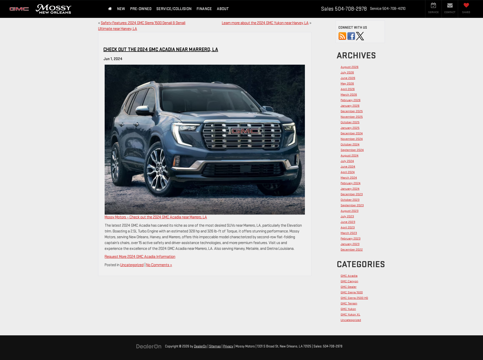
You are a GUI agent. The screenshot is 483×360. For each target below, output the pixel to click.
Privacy (228, 346)
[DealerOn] (149, 346)
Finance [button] (204, 9)
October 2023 (350, 200)
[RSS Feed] (342, 36)
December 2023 (352, 194)
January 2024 (350, 189)
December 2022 (352, 250)
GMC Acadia (349, 276)
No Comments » (159, 265)
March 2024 (349, 178)
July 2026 (347, 72)
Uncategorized (132, 265)
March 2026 (349, 95)
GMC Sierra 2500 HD (354, 298)
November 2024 (352, 139)
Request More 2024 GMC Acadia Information (140, 256)
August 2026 (349, 67)
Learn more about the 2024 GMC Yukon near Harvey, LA (265, 23)
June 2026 (348, 78)
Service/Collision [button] (173, 9)
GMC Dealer (348, 287)
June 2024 (348, 167)
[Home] (110, 9)
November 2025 (352, 117)
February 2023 (350, 238)
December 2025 (352, 111)
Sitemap (215, 346)
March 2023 (349, 233)
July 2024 (347, 161)
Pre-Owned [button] (140, 9)
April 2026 (348, 89)
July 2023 (347, 216)
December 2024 (352, 133)
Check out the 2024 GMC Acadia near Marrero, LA (160, 50)
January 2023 (350, 244)
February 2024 (350, 183)
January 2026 (350, 106)
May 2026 (347, 84)
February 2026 (350, 100)
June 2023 (348, 222)
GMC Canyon (349, 281)
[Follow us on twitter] (360, 36)
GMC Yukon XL (350, 314)
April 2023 (348, 227)
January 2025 (350, 128)
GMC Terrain (349, 303)
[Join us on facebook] (351, 36)
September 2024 (352, 150)
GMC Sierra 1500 (352, 292)
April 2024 (348, 172)
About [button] (223, 9)
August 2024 (349, 155)
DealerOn (200, 346)
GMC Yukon (348, 309)
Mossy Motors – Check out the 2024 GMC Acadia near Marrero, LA (156, 217)
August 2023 (349, 211)
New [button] (121, 9)
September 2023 (352, 205)
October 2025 (350, 122)
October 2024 (350, 144)
